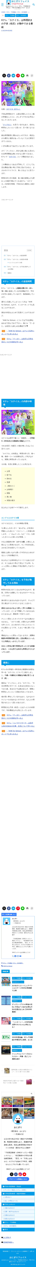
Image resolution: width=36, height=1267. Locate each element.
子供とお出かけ (10, 1204)
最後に (10, 273)
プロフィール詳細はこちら (18, 1179)
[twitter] (4, 75)
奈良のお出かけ (9, 1219)
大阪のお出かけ (9, 1208)
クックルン (7, 125)
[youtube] (20, 956)
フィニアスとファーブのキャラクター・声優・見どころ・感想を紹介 (22, 1056)
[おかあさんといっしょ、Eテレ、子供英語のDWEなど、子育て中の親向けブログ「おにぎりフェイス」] (18, 4)
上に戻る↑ (7, 1237)
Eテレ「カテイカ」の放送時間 (17, 255)
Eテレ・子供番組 (7, 963)
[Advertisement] (18, 52)
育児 (6, 1229)
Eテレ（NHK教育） (18, 963)
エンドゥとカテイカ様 (15, 262)
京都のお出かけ (9, 1215)
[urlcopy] (32, 75)
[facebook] (9, 75)
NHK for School (7, 966)
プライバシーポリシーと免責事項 (19, 1251)
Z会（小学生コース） (11, 1201)
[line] (22, 75)
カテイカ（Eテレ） (13, 109)
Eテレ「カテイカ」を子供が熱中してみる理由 (19, 268)
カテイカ (12, 157)
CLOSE (29, 250)
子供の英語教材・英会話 (13, 1186)
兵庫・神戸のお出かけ (11, 1211)
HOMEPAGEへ (8, 1242)
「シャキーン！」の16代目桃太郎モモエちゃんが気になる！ (22, 1024)
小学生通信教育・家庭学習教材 (15, 1193)
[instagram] (18, 956)
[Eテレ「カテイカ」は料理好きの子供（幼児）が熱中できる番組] (13, 75)
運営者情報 (5, 1251)
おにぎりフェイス (18, 1257)
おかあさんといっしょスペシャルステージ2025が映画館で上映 (22, 988)
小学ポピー (8, 1197)
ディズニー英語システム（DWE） (15, 1190)
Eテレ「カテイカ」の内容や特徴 (18, 259)
